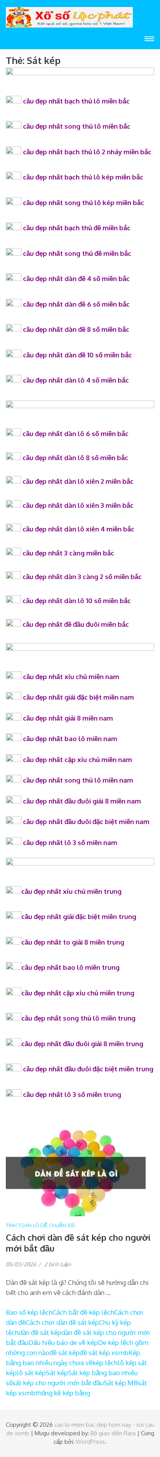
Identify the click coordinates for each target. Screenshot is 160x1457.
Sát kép (57, 1373)
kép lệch (105, 1363)
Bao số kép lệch (29, 1312)
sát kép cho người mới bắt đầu (58, 1383)
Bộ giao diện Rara (113, 1433)
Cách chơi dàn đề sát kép (62, 1322)
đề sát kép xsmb (104, 1352)
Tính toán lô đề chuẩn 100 (40, 1225)
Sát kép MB (121, 1383)
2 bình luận (57, 1264)
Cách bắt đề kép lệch (83, 1312)
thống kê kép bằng (62, 1393)
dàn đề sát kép (40, 1332)
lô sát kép (31, 1373)
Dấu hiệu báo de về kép (63, 1342)
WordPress (90, 1441)
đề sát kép (64, 1352)
